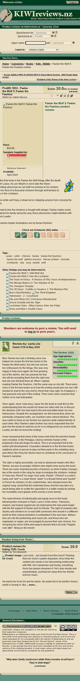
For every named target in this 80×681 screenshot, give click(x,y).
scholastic (12, 262)
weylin (36, 262)
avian (9, 256)
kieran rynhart (51, 259)
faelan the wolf (15, 259)
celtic (17, 256)
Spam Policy (71, 610)
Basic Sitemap (51, 610)
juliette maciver (33, 259)
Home (5, 64)
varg (28, 262)
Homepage (14, 610)
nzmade (65, 259)
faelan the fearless (51, 256)
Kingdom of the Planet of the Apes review (56, 79)
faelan (35, 256)
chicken (26, 256)
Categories (17, 64)
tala (22, 262)
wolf (43, 262)
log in (32, 331)
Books (29, 64)
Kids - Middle (43, 64)
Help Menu (32, 610)
